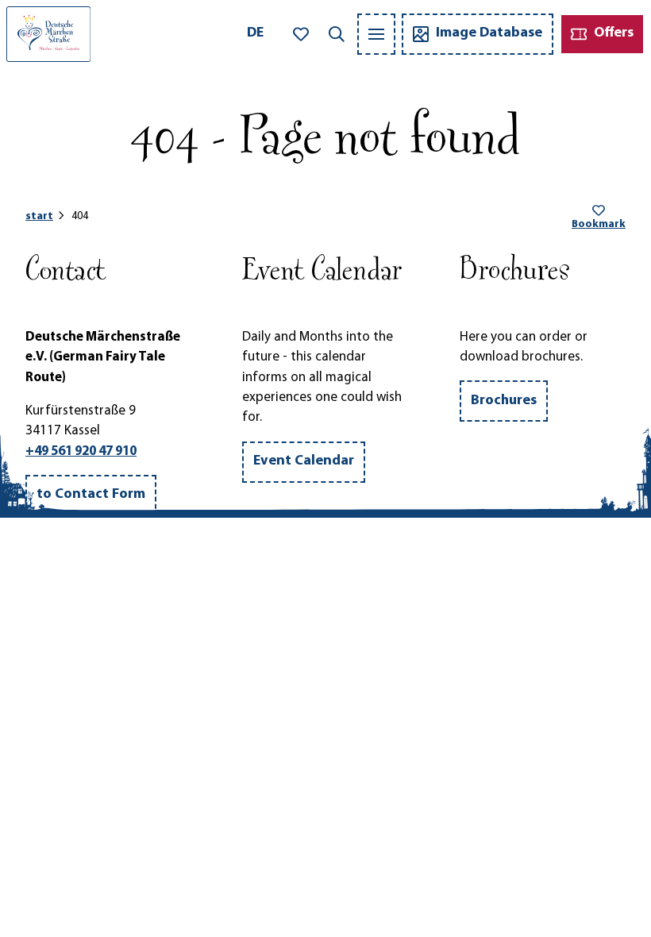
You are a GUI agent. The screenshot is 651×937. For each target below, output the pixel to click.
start (39, 216)
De (255, 33)
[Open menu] (376, 34)
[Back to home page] (48, 34)
